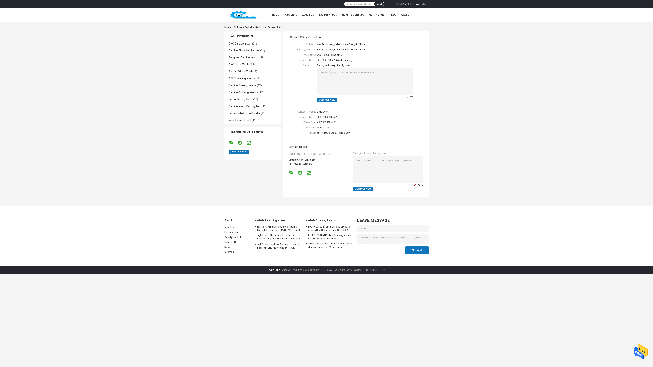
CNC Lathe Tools (239, 64)
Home (275, 15)
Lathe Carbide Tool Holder (244, 113)
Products (290, 15)
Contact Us (376, 15)
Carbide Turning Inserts (242, 85)
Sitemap (229, 252)
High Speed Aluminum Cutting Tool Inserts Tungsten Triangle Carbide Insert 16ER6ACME (279, 237)
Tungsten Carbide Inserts (244, 57)
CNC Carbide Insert (240, 43)
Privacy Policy (274, 270)
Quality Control (353, 15)
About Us (308, 15)
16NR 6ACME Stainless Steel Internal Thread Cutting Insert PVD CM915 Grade (279, 228)
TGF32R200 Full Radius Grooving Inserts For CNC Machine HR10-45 (330, 237)
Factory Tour (328, 15)
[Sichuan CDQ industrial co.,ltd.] (243, 15)
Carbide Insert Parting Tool (245, 106)
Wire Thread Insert (240, 120)
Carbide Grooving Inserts (243, 92)
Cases (405, 15)
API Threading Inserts (242, 78)
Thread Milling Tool (240, 71)
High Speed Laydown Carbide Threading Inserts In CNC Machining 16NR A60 (278, 246)
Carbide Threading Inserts (244, 50)
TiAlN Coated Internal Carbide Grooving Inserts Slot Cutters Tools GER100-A (329, 228)
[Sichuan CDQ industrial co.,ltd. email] (233, 143)
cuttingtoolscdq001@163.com (333, 133)
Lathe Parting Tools (241, 99)
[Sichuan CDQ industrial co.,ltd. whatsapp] (242, 143)
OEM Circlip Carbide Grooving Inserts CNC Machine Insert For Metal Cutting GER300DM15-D (330, 245)
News (393, 15)
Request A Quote (403, 4)
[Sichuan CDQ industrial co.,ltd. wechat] (251, 143)
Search (379, 4)
